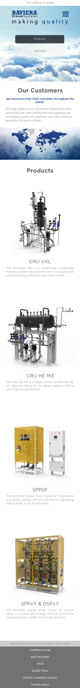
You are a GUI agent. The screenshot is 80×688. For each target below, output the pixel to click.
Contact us (40, 62)
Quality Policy (40, 670)
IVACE (40, 663)
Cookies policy (40, 684)
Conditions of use (40, 649)
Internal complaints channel (40, 677)
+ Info (40, 234)
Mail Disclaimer (40, 656)
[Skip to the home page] (24, 14)
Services (40, 51)
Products (40, 39)
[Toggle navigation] (66, 14)
